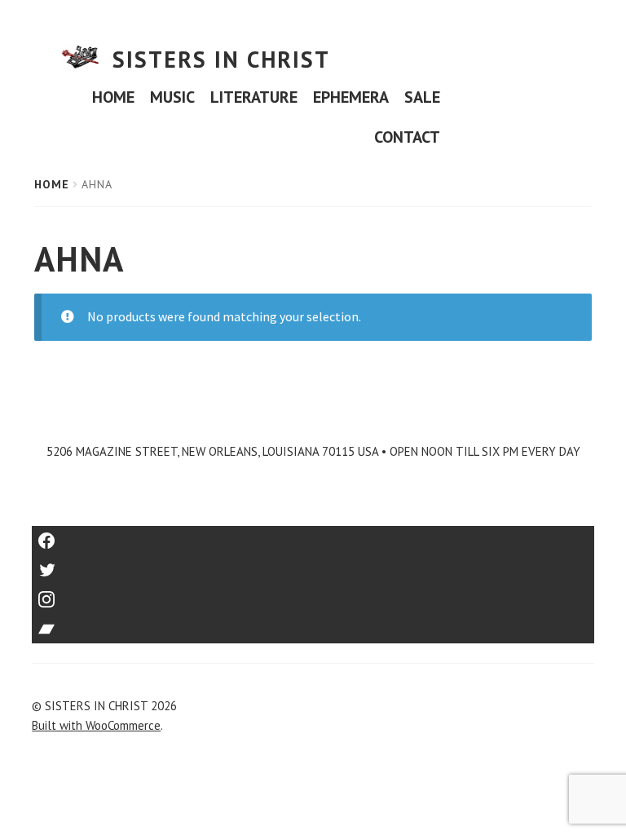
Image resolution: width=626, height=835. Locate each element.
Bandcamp (313, 623)
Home (51, 184)
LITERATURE (254, 97)
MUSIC (172, 97)
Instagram (313, 594)
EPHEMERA (351, 97)
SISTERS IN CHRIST (221, 59)
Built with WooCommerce (96, 725)
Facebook (313, 535)
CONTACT (407, 137)
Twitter (313, 564)
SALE (422, 97)
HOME (113, 97)
